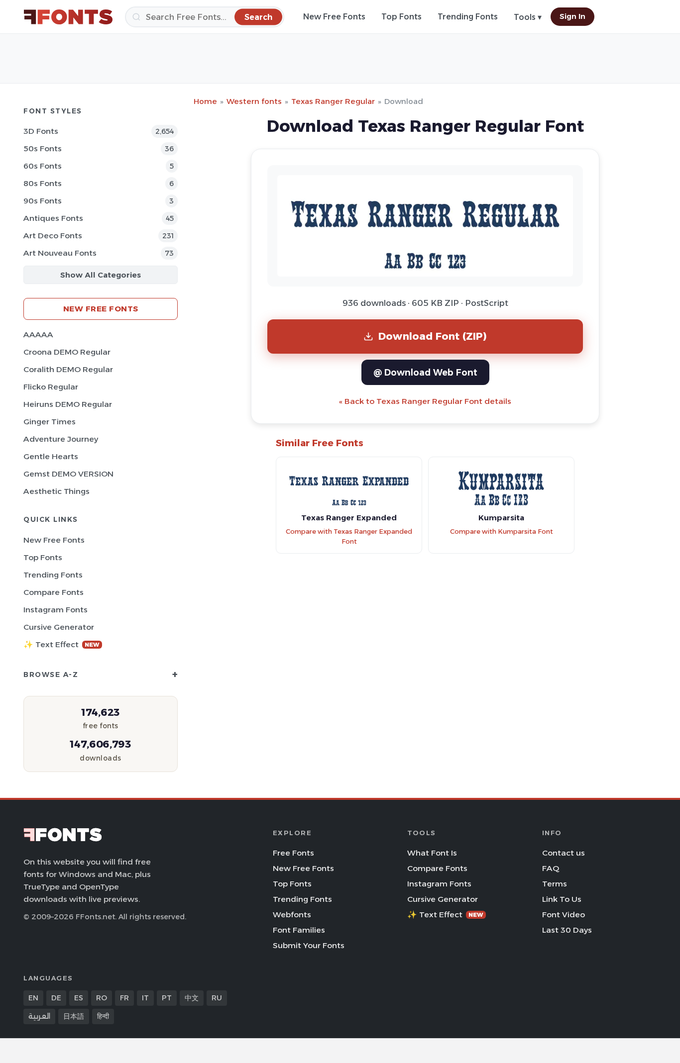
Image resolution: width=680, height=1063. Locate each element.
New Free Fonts (334, 16)
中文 (192, 997)
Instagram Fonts (55, 609)
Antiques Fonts (53, 218)
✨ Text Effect (61, 644)
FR (124, 997)
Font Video (563, 914)
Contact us (563, 853)
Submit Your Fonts (308, 945)
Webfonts (292, 914)
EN (33, 997)
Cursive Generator (58, 627)
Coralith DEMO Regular (68, 369)
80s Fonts (42, 183)
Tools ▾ (528, 17)
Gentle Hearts (50, 456)
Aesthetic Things (56, 491)
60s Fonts (42, 166)
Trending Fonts (468, 16)
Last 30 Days (567, 930)
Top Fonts (401, 16)
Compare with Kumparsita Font (501, 531)
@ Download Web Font (425, 372)
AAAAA (38, 334)
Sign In (572, 16)
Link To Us (561, 899)
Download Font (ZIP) (432, 336)
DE (56, 997)
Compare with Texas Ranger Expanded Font (349, 537)
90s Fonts (42, 200)
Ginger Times (49, 421)
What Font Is (432, 853)
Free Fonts (293, 853)
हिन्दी (103, 1016)
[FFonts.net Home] (68, 17)
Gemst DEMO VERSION (68, 474)
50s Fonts (42, 148)
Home (205, 101)
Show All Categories (100, 275)
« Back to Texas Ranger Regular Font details (425, 401)
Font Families (299, 930)
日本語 (73, 1016)
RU (217, 997)
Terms (554, 883)
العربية (39, 1016)
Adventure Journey (60, 439)
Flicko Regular (50, 386)
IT (145, 997)
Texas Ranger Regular (333, 101)
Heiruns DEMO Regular (67, 404)
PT (167, 997)
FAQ (550, 868)
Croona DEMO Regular (67, 352)
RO (101, 997)
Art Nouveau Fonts (60, 253)
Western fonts (254, 101)
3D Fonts (40, 131)
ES (78, 997)
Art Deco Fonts (52, 235)
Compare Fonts (53, 592)
